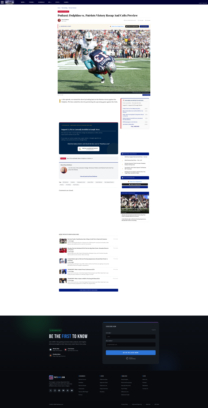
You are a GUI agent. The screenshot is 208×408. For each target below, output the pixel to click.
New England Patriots (109, 182)
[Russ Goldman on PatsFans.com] (59, 20)
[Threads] (67, 390)
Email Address (109, 340)
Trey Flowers (76, 184)
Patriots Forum (82, 379)
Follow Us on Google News (117, 26)
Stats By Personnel (125, 385)
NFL (50, 2)
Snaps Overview (104, 388)
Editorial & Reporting (137, 404)
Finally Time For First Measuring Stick (131, 108)
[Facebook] (59, 390)
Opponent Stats (104, 382)
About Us (145, 379)
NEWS (23, 2)
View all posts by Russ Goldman (88, 176)
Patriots (61, 184)
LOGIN (200, 3)
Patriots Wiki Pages (83, 391)
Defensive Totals (125, 394)
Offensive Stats (103, 379)
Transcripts (81, 388)
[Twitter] (50, 390)
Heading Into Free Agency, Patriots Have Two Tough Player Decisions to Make (135, 172)
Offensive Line (103, 385)
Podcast (145, 382)
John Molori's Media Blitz (128, 124)
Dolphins (73, 182)
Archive (80, 394)
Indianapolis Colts (81, 182)
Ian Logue (71, 241)
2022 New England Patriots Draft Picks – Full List (136, 157)
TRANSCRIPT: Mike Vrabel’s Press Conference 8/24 (81, 269)
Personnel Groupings (126, 382)
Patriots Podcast (72, 8)
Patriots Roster (82, 385)
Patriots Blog (64, 8)
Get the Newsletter (135, 187)
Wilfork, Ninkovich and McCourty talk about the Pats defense (133, 119)
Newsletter (145, 26)
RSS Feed (157, 404)
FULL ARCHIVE (135, 126)
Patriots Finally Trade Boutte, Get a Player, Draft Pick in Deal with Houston (87, 239)
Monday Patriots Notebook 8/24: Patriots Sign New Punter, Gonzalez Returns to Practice (133, 215)
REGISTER (205, 3)
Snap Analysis (124, 379)
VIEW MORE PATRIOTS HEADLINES (88, 290)
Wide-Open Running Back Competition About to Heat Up (133, 115)
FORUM (31, 2)
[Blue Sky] (63, 390)
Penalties (102, 391)
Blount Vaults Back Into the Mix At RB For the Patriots (133, 111)
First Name (108, 332)
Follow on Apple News (133, 26)
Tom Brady (68, 184)
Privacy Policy (124, 404)
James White (90, 182)
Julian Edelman (99, 182)
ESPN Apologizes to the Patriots (130, 122)
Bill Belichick (65, 182)
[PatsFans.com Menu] (2, 2)
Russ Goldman (65, 19)
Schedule (81, 382)
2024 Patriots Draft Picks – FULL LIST (133, 160)
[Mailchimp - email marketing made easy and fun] (131, 359)
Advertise (148, 404)
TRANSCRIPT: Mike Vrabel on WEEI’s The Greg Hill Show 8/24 (84, 278)
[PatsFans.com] (9, 2)
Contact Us (145, 388)
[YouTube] (71, 390)
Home (59, 8)
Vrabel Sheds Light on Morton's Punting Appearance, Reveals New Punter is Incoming (134, 219)
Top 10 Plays (124, 388)
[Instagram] (55, 390)
